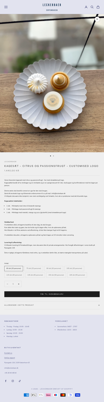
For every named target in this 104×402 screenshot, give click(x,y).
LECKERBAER (10, 162)
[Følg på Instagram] (12, 381)
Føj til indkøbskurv (52, 294)
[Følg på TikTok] (19, 381)
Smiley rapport (9, 358)
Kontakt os (8, 353)
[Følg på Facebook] (5, 381)
